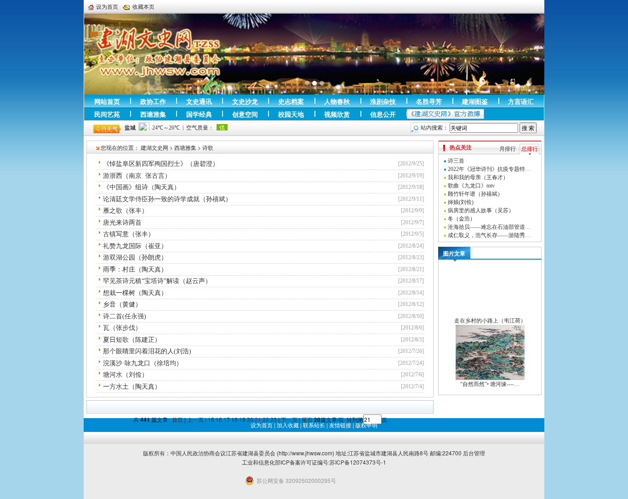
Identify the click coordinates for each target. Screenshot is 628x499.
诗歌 (207, 147)
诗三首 (456, 161)
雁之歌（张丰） (125, 210)
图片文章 (454, 253)
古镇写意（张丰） (128, 234)
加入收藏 (288, 425)
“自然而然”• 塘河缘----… (490, 384)
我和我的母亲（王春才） (478, 177)
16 (219, 419)
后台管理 (474, 453)
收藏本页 (143, 6)
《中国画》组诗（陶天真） (141, 187)
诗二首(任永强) (124, 316)
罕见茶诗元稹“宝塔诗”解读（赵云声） (157, 281)
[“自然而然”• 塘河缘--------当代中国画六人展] (490, 352)
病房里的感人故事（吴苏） (481, 210)
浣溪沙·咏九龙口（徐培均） (143, 363)
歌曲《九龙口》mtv (471, 185)
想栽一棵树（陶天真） (135, 292)
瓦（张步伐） (122, 327)
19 (242, 419)
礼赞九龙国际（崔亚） (135, 246)
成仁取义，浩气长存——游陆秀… (489, 235)
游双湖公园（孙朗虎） (135, 257)
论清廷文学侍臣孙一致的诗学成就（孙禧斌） (167, 199)
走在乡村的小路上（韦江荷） (490, 321)
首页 (177, 419)
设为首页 (107, 6)
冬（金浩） (461, 218)
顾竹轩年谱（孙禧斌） (475, 194)
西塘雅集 (185, 147)
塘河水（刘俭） (125, 374)
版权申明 (366, 425)
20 (250, 419)
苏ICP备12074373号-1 (358, 462)
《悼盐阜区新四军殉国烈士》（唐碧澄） (161, 163)
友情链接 (340, 425)
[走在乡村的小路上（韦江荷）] (490, 288)
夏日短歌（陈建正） (132, 339)
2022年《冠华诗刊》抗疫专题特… (489, 169)
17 (226, 419)
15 (211, 419)
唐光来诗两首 (122, 222)
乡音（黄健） (122, 304)
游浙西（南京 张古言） (137, 175)
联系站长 (314, 425)
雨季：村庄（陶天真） (135, 269)
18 (234, 419)
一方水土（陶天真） (132, 386)
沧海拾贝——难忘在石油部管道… (489, 227)
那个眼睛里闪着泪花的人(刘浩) (147, 351)
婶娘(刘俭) (461, 202)
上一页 (195, 419)
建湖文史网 (154, 147)
